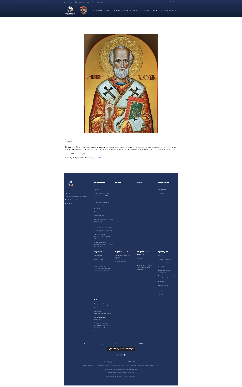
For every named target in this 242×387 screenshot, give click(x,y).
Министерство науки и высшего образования (121, 373)
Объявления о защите (122, 261)
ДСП (138, 262)
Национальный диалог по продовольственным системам (145, 267)
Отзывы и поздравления (101, 212)
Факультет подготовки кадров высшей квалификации (167, 277)
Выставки (161, 282)
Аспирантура (162, 190)
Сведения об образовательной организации (103, 220)
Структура (97, 190)
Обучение (125, 10)
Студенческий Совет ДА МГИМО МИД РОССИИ (101, 194)
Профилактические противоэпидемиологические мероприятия (103, 244)
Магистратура (162, 186)
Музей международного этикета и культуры (101, 204)
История (96, 199)
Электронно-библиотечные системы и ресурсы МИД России (102, 306)
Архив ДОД (161, 193)
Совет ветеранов (163, 285)
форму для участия (95, 157)
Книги (96, 331)
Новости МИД (162, 263)
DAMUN (160, 294)
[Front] (71, 184)
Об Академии (97, 10)
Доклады (139, 258)
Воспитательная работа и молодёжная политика (166, 290)
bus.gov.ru (121, 380)
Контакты (69, 2)
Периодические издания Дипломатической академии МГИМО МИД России (103, 325)
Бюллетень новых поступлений (99, 318)
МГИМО (106, 10)
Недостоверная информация (103, 231)
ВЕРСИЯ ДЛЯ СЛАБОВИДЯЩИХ (123, 349)
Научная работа (135, 10)
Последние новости (164, 259)
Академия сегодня (99, 216)
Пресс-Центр (163, 10)
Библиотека (173, 10)
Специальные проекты (149, 10)
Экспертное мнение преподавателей (164, 271)
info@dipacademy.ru (82, 2)
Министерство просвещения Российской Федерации (121, 376)
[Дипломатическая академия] (70, 10)
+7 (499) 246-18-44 (98, 2)
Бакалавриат (98, 256)
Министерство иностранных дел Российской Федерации (121, 369)
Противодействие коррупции (103, 227)
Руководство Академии (101, 186)
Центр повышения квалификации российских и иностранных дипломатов (103, 269)
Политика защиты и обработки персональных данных (102, 236)
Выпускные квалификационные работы (102, 313)
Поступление (115, 10)
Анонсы (160, 256)
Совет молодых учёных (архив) (122, 257)
